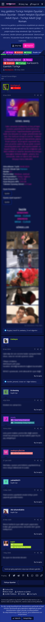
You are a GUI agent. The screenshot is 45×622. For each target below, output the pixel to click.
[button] (2, 4)
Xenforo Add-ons (11, 602)
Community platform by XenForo (20, 600)
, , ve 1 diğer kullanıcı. (22, 382)
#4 (41, 428)
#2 (41, 349)
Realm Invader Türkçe (26, 52)
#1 (41, 95)
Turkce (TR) (8, 589)
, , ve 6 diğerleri (22, 330)
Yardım (22, 594)
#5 (41, 460)
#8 (41, 553)
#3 (41, 400)
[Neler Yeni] (42, 4)
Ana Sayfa (33, 594)
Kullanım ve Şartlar (24, 592)
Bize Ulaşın (9, 592)
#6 (41, 490)
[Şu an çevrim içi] (7, 89)
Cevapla (39, 376)
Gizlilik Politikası (10, 594)
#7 (41, 520)
